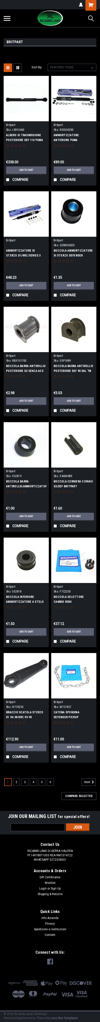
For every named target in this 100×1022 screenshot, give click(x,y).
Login (43, 888)
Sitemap (40, 1014)
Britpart (10, 125)
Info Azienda (50, 918)
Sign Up (56, 888)
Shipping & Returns (50, 894)
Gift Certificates (50, 877)
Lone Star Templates (64, 1018)
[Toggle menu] (7, 18)
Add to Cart (26, 170)
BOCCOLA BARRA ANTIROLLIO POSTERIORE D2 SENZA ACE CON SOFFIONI (26, 371)
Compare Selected (78, 796)
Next (87, 782)
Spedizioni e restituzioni (50, 929)
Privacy (50, 923)
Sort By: (37, 67)
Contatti (50, 935)
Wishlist (50, 883)
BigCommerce (26, 1018)
